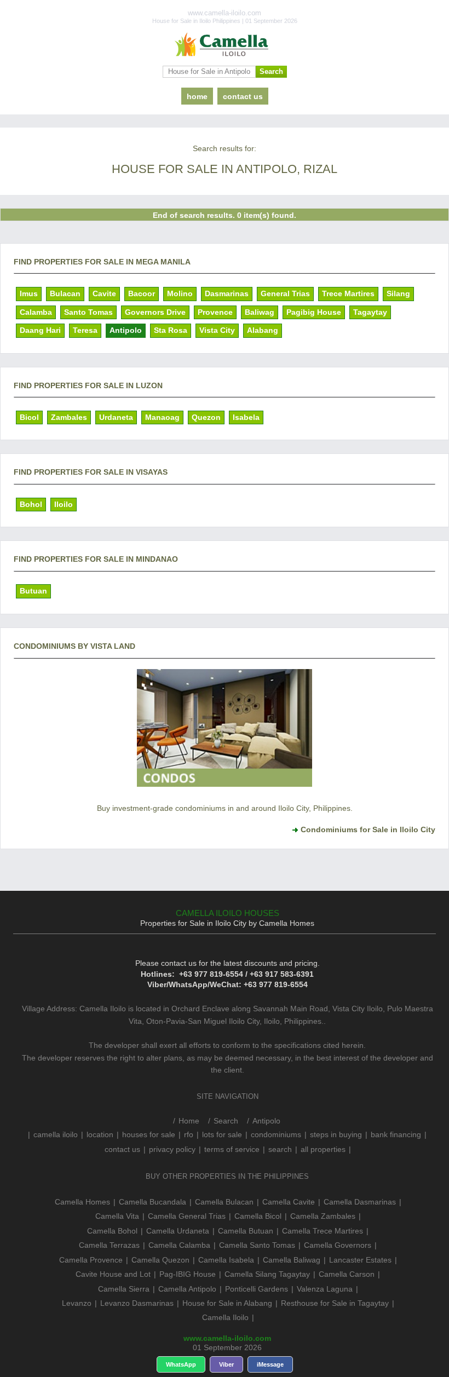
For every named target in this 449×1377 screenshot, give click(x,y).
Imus (29, 293)
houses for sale (148, 1134)
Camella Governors (337, 1245)
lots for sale (222, 1134)
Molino (180, 293)
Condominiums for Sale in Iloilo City (368, 829)
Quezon (206, 417)
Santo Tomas (88, 312)
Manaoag (162, 417)
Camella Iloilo (225, 1317)
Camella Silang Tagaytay (267, 1274)
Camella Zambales (322, 1216)
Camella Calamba (179, 1245)
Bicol (29, 417)
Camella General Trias (187, 1216)
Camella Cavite (288, 1201)
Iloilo (63, 504)
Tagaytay (370, 312)
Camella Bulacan (224, 1201)
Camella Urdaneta (177, 1230)
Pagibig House (313, 312)
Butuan (33, 590)
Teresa (85, 330)
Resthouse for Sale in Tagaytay (335, 1303)
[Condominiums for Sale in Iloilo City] (224, 786)
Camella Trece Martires (322, 1230)
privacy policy (172, 1149)
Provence (215, 312)
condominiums (276, 1134)
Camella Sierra (123, 1288)
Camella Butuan (245, 1230)
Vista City (217, 330)
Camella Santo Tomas (257, 1245)
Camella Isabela (226, 1259)
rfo (188, 1134)
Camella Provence (91, 1259)
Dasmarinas (227, 293)
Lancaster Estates (360, 1259)
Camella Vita (117, 1216)
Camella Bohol (112, 1230)
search (280, 1149)
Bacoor (141, 293)
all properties (323, 1149)
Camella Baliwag (291, 1259)
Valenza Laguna (325, 1288)
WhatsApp (181, 1364)
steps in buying (336, 1134)
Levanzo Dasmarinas (137, 1303)
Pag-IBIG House (187, 1274)
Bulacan (65, 293)
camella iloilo (55, 1134)
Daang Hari (40, 330)
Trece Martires (348, 293)
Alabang (262, 330)
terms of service (232, 1149)
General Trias (285, 293)
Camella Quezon (160, 1259)
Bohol (31, 504)
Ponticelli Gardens (256, 1288)
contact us (243, 96)
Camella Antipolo (187, 1288)
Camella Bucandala (152, 1201)
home (197, 96)
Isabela (246, 417)
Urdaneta (116, 417)
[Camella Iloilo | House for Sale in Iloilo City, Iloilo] (224, 44)
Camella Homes (82, 1201)
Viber (226, 1364)
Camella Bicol (257, 1216)
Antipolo (126, 330)
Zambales (69, 417)
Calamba (36, 312)
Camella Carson (347, 1274)
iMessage (270, 1364)
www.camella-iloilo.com (227, 1338)
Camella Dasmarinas (360, 1201)
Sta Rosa (170, 330)
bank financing (396, 1134)
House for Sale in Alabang (227, 1303)
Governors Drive (155, 312)
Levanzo (76, 1303)
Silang (398, 293)
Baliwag (259, 312)
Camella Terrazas (109, 1245)
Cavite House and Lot (113, 1274)
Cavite (104, 293)
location (100, 1134)
